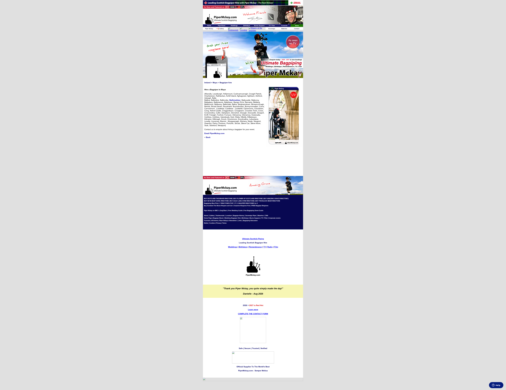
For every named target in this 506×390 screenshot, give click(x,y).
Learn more (253, 309)
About (206, 215)
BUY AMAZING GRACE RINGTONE (276, 198)
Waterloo (260, 215)
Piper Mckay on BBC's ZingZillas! (215, 210)
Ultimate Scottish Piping (253, 239)
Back (208, 137)
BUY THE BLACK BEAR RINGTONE (267, 201)
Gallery (212, 215)
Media (206, 223)
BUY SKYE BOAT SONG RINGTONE (216, 201)
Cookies (212, 223)
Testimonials (220, 215)
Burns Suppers (255, 218)
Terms (224, 223)
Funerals (207, 220)
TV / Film (264, 218)
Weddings (232, 247)
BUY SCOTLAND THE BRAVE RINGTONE (218, 198)
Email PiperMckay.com (214, 133)
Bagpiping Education (250, 220)
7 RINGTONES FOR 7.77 (228, 203)
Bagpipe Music (218, 218)
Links (240, 220)
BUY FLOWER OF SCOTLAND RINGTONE (247, 198)
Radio (270, 247)
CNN (266, 215)
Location (229, 215)
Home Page (208, 218)
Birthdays (245, 218)
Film (276, 247)
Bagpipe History (238, 215)
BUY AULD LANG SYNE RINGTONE (242, 201)
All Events (214, 220)
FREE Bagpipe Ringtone (259, 205)
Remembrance (255, 247)
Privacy (218, 223)
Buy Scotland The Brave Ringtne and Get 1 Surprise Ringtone (225, 205)
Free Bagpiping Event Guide (253, 210)
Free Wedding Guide (235, 210)
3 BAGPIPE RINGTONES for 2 (247, 203)
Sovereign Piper (250, 215)
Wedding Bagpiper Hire (233, 218)
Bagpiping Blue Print (211, 203)
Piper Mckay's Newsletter (228, 220)
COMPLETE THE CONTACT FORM (253, 314)
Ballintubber (234, 100)
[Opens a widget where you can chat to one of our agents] (496, 385)
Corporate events (275, 218)
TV (264, 247)
